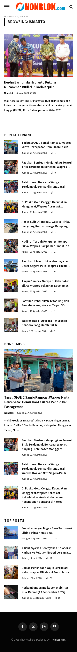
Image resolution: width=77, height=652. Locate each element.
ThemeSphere (57, 640)
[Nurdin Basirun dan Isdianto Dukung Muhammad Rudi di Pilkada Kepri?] (38, 55)
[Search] (71, 6)
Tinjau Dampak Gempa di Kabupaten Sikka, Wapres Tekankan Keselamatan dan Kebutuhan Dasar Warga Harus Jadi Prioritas (47, 287)
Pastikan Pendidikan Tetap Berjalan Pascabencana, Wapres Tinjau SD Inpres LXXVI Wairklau (45, 305)
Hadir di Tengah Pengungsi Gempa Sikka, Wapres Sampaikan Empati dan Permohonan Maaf (46, 246)
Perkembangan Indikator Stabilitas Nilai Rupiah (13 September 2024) (45, 590)
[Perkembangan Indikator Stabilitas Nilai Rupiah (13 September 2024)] (11, 592)
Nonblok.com (11, 16)
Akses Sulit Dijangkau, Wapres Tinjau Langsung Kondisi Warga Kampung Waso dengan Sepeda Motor (46, 226)
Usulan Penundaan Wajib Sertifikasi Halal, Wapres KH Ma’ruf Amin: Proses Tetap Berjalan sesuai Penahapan (46, 572)
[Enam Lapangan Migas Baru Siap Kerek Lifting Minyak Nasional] (11, 532)
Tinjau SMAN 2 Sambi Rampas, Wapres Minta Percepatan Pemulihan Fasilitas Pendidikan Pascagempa (47, 147)
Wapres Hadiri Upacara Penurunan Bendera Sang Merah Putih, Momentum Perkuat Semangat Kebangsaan (44, 327)
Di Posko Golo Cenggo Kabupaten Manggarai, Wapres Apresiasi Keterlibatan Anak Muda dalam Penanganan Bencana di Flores (44, 208)
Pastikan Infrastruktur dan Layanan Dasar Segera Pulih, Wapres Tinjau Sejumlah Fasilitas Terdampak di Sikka (47, 265)
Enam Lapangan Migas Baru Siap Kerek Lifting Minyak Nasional (47, 530)
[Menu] (6, 6)
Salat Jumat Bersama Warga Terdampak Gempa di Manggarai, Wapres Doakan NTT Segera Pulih (44, 186)
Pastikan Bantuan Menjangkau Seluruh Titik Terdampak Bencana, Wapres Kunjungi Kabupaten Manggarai (47, 167)
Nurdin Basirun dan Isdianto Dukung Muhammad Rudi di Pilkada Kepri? (30, 85)
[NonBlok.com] (41, 6)
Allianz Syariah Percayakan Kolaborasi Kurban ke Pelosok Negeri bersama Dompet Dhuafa (47, 552)
